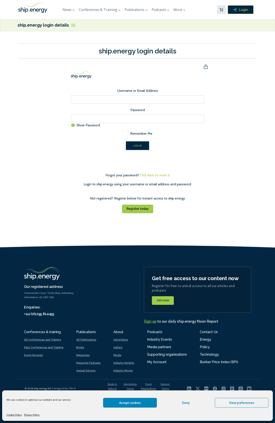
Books (80, 347)
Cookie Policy (14, 414)
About (118, 332)
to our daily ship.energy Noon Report (181, 321)
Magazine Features (88, 362)
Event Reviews (33, 355)
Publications (134, 9)
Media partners (159, 347)
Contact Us (209, 332)
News (67, 9)
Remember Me (141, 133)
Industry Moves (123, 370)
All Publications (86, 339)
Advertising (120, 339)
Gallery (118, 347)
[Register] (241, 9)
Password (137, 110)
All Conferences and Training (42, 339)
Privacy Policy (32, 414)
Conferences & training (42, 332)
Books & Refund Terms (112, 388)
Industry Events (159, 339)
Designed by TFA (63, 388)
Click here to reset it (155, 175)
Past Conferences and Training (43, 347)
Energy (205, 339)
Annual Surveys (86, 370)
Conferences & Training (98, 9)
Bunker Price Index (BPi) (219, 362)
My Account (157, 362)
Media (117, 355)
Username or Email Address (137, 91)
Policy (205, 347)
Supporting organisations (167, 354)
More (177, 9)
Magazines (83, 355)
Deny (186, 403)
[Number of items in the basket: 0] (221, 9)
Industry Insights (123, 362)
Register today (138, 208)
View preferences (241, 403)
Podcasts (159, 9)
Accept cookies (130, 403)
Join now (162, 300)
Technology (209, 354)
